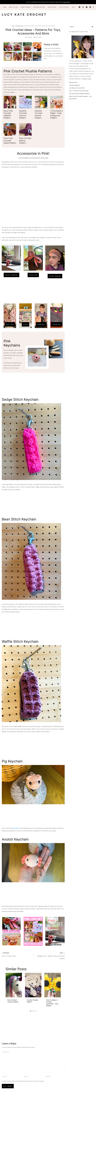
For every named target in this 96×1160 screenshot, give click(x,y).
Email (26, 1076)
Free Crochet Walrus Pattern (25, 140)
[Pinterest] (90, 7)
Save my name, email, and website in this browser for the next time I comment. (23, 1081)
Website (48, 1076)
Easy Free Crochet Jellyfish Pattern (8, 114)
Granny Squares (26, 7)
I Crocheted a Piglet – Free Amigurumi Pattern (56, 114)
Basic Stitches (13, 7)
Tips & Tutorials (64, 7)
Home (4, 7)
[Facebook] (79, 7)
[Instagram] (83, 7)
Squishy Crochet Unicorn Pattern (23, 114)
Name (4, 1076)
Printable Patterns (39, 7)
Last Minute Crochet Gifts (77, 88)
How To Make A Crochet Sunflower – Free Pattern (52, 1003)
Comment (5, 1052)
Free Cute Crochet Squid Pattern (10, 140)
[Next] (59, 991)
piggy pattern (15, 828)
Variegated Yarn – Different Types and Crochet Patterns (51, 955)
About (73, 7)
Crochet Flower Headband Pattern (79, 93)
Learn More (66, 2)
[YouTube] (86, 7)
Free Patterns (52, 7)
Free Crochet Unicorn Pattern (13, 1001)
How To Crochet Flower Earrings (78, 90)
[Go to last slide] (7, 991)
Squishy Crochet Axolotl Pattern (38, 114)
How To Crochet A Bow (9, 954)
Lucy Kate (29, 37)
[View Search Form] (93, 7)
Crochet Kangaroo (74, 85)
